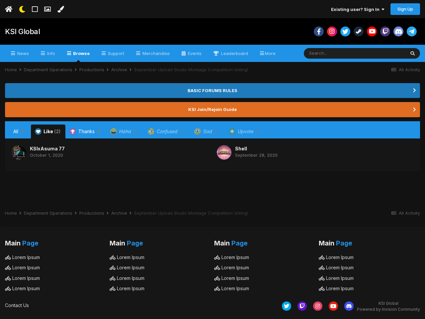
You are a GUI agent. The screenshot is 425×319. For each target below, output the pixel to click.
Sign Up (405, 9)
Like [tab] (51, 131)
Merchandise (155, 53)
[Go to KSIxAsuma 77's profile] (19, 152)
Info (50, 53)
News (22, 53)
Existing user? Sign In (356, 9)
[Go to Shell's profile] (224, 152)
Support (115, 53)
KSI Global (22, 31)
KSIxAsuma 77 (47, 148)
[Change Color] (60, 9)
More (270, 53)
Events (194, 53)
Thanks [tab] (89, 131)
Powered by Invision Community (388, 309)
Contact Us (17, 305)
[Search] (412, 53)
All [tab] (19, 131)
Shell (241, 148)
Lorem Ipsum (25, 257)
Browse (81, 53)
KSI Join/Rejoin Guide (212, 109)
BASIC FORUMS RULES (212, 90)
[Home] (9, 9)
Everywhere (384, 53)
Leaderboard (234, 53)
